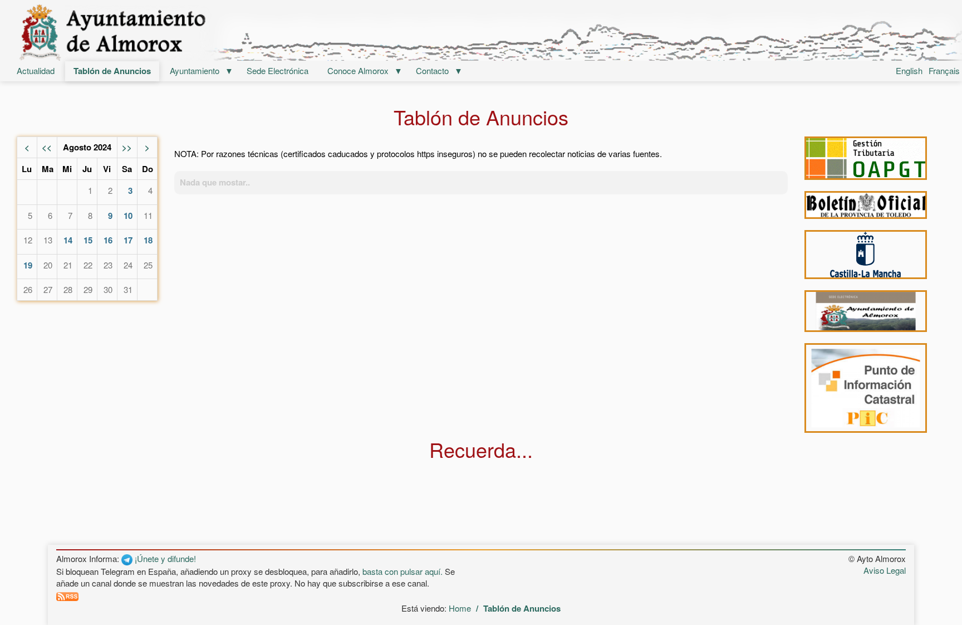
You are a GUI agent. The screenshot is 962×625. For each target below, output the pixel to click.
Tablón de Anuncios (112, 71)
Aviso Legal (884, 570)
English (909, 70)
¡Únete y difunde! (164, 558)
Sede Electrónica (277, 70)
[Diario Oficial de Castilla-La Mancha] (865, 254)
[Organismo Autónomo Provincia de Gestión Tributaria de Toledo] (865, 158)
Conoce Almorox (358, 70)
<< (47, 147)
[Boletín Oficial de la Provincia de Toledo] (865, 205)
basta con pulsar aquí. (402, 571)
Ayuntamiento (194, 70)
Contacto (432, 70)
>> (127, 147)
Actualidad (36, 70)
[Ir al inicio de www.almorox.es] (481, 32)
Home (460, 608)
